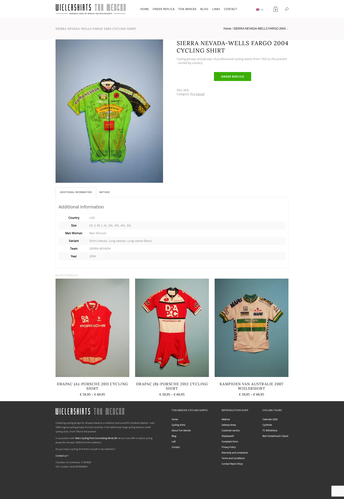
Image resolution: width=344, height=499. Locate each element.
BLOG (204, 9)
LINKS (216, 9)
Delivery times (229, 424)
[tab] (76, 192)
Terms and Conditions (233, 458)
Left (174, 441)
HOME (144, 9)
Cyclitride (267, 424)
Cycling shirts (178, 424)
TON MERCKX (187, 9)
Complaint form (230, 441)
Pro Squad (197, 94)
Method (104, 192)
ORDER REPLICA (164, 9)
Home (227, 28)
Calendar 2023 (270, 419)
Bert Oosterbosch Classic (275, 436)
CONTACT (230, 9)
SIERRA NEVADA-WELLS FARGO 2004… (260, 28)
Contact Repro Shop (232, 463)
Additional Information (76, 192)
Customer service (231, 430)
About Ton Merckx (181, 430)
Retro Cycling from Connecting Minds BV (96, 438)
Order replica (232, 76)
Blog (174, 436)
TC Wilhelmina (269, 430)
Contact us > (62, 455)
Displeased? (228, 436)
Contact (176, 447)
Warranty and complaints (235, 452)
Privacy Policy (229, 447)
